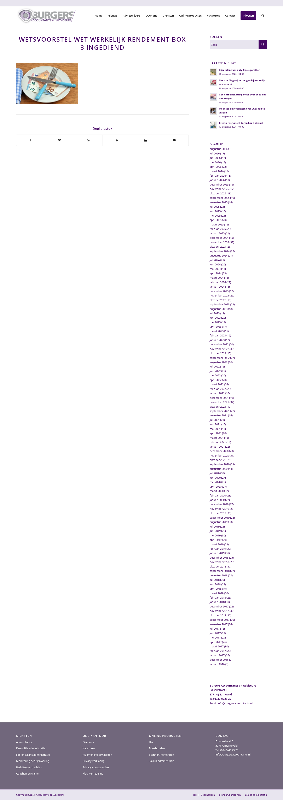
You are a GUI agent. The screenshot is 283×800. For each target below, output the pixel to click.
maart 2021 (217, 438)
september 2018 (220, 571)
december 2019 (219, 504)
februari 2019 (218, 549)
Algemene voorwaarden (97, 755)
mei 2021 (215, 429)
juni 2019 (215, 531)
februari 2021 (218, 442)
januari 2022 (217, 393)
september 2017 (220, 620)
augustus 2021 (218, 415)
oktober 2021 (218, 406)
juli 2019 (215, 526)
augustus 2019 (218, 522)
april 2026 (215, 167)
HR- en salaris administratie (33, 755)
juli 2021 (215, 420)
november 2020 (219, 455)
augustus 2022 (218, 362)
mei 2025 (215, 215)
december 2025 (219, 184)
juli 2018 (215, 580)
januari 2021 (217, 446)
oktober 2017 (218, 615)
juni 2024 (215, 264)
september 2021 (220, 411)
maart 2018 (217, 593)
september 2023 (220, 304)
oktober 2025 (218, 193)
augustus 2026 (218, 149)
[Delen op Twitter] (59, 140)
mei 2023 (215, 322)
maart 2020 (217, 491)
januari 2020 (217, 500)
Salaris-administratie (161, 761)
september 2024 (220, 251)
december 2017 (219, 606)
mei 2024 (215, 269)
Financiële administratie (30, 748)
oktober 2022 (218, 353)
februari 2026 (218, 175)
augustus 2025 (218, 202)
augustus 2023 (218, 309)
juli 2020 (215, 473)
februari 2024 (218, 282)
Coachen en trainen (28, 773)
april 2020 (215, 486)
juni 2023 (215, 317)
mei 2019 (215, 535)
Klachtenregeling (93, 773)
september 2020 (220, 464)
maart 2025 (217, 224)
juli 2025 (215, 206)
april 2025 (215, 220)
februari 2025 (218, 229)
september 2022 (220, 358)
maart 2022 (217, 384)
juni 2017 (215, 633)
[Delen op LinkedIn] (145, 140)
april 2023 (215, 326)
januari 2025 (217, 233)
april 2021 (215, 433)
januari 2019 (217, 553)
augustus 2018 (218, 575)
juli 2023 (215, 313)
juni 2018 (215, 584)
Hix (151, 742)
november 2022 (219, 349)
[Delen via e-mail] (174, 140)
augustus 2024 (218, 255)
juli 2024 (215, 260)
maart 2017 (217, 646)
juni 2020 (215, 478)
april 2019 (215, 540)
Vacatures (89, 748)
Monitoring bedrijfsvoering (32, 761)
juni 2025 (215, 211)
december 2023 (219, 291)
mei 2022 (215, 375)
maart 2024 (217, 278)
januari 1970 (217, 664)
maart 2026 (217, 171)
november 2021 (219, 402)
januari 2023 (217, 340)
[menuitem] (98, 15)
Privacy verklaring (93, 761)
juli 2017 (215, 628)
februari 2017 (218, 651)
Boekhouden (157, 748)
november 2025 (219, 189)
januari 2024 (217, 286)
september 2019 (220, 517)
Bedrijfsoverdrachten (29, 767)
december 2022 (219, 344)
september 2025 (220, 198)
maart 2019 (217, 544)
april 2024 (215, 273)
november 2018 (219, 562)
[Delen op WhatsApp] (88, 140)
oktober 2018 (218, 566)
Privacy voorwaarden (96, 767)
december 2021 (219, 398)
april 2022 (215, 380)
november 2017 (219, 611)
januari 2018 (217, 602)
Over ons (88, 742)
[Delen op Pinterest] (117, 140)
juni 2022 (215, 371)
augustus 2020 (218, 469)
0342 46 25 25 (222, 699)
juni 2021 (215, 424)
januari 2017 (217, 655)
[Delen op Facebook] (30, 140)
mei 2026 (215, 162)
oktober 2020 (218, 460)
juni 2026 (215, 158)
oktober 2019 (218, 513)
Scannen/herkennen (161, 755)
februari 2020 (218, 495)
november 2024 (219, 242)
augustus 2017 (218, 624)
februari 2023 (218, 335)
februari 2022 (218, 389)
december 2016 (219, 659)
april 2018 (215, 588)
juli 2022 (215, 366)
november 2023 (219, 295)
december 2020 (219, 451)
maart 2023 (217, 331)
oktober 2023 (218, 300)
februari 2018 (218, 597)
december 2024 (219, 238)
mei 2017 (215, 637)
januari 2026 (217, 180)
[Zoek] (263, 15)
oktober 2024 (218, 246)
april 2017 (215, 642)
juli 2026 (215, 153)
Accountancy (24, 742)
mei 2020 (215, 482)
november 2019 (219, 509)
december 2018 (219, 557)
